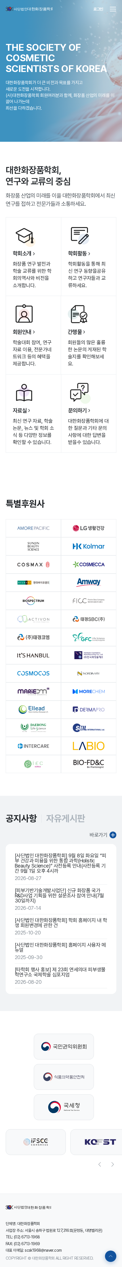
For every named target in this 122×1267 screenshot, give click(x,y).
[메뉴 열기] (113, 9)
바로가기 (98, 835)
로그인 (98, 9)
